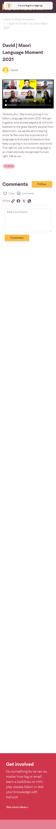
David (14, 70)
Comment (16, 238)
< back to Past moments (18, 19)
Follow (42, 184)
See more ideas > (17, 807)
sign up (38, 5)
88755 (10, 166)
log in (29, 5)
